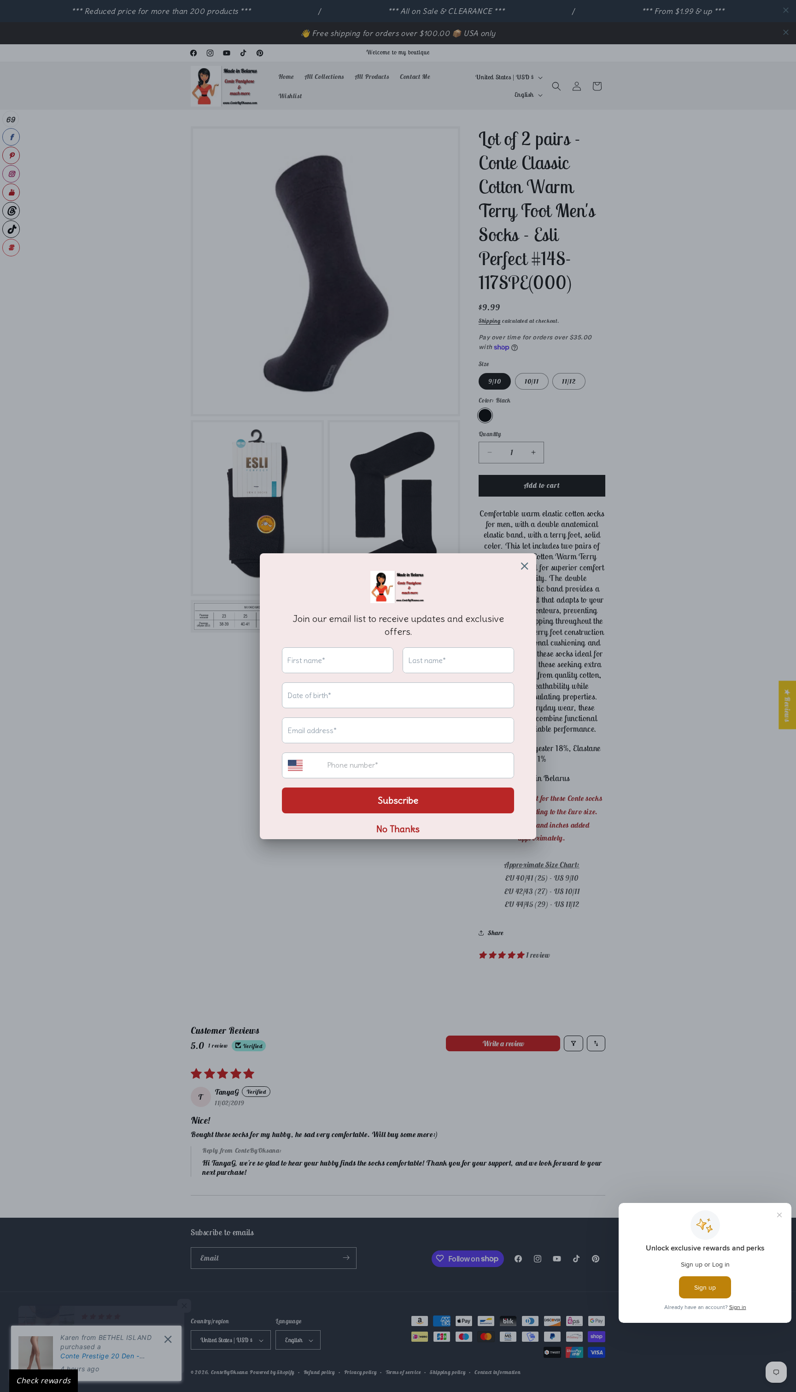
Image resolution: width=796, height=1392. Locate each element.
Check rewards (43, 1380)
